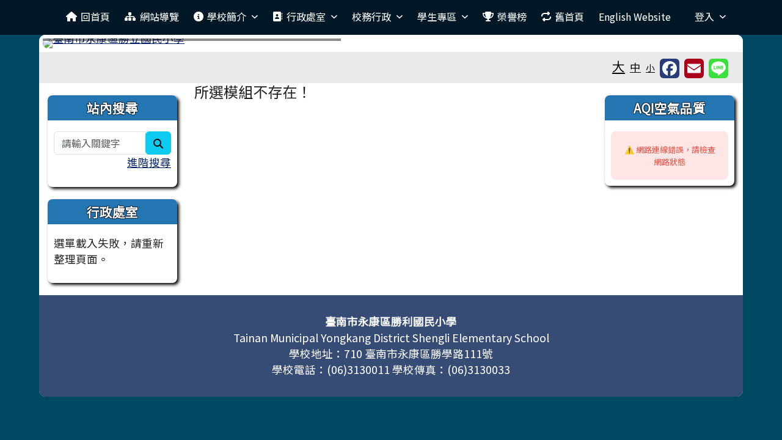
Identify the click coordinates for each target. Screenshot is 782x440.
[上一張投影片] (72, 46)
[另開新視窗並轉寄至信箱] (694, 68)
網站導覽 (159, 16)
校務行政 (371, 16)
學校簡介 (226, 16)
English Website (635, 16)
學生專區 (436, 16)
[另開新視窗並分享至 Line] (718, 68)
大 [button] (618, 66)
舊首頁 (569, 16)
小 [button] (650, 67)
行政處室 (306, 16)
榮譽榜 (512, 16)
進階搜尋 (149, 162)
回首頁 (95, 16)
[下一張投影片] (710, 46)
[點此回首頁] (391, 43)
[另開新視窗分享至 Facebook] (669, 68)
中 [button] (635, 67)
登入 (704, 16)
